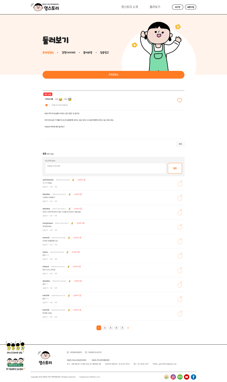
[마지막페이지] (128, 327)
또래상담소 (48, 52)
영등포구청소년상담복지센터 (76, 360)
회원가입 (190, 7)
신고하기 (80, 180)
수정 (51, 187)
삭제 (55, 187)
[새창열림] (166, 376)
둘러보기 (155, 7)
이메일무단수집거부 (95, 352)
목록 (180, 144)
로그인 (177, 7)
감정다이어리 (68, 52)
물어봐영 (87, 52)
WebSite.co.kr (94, 377)
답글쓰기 (45, 187)
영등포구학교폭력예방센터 (101, 360)
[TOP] (219, 374)
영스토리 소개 (129, 7)
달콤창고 (104, 52)
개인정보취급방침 (76, 352)
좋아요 (179, 100)
